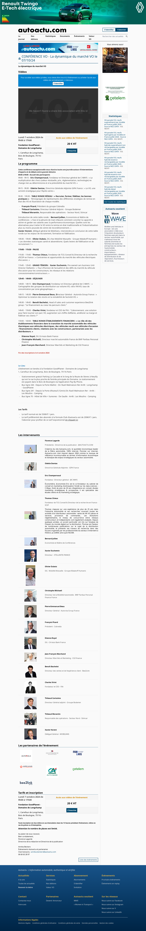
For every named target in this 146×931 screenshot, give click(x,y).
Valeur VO (91, 37)
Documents (65, 36)
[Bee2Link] (32, 783)
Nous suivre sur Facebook (112, 900)
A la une (21, 879)
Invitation (78, 887)
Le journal (21, 37)
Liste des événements (88, 860)
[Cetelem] (84, 769)
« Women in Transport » (83, 904)
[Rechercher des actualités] (127, 36)
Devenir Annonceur (54, 900)
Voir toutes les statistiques (115, 202)
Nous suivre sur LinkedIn (112, 912)
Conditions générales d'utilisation (44, 923)
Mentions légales (24, 923)
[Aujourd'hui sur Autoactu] (58, 30)
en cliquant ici (71, 420)
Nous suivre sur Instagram (112, 904)
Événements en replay (110, 883)
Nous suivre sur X (109, 908)
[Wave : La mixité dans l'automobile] (115, 219)
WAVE (76, 900)
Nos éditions (34, 37)
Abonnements (79, 879)
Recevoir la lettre (25, 887)
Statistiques (50, 36)
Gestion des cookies (107, 923)
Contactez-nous (24, 900)
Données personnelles (90, 923)
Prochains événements (111, 879)
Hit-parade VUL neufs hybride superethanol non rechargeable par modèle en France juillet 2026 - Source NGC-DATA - (114, 148)
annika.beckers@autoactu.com (43, 852)
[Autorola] (32, 756)
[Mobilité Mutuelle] (32, 767)
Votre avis (22, 904)
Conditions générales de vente (69, 923)
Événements (79, 36)
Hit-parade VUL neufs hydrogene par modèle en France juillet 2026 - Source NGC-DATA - (115, 135)
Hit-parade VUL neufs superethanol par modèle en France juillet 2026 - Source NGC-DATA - (114, 124)
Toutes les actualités (26, 883)
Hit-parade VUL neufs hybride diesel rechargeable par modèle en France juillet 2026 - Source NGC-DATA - (114, 192)
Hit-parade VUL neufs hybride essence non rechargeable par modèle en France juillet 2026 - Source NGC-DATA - (114, 177)
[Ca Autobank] (58, 772)
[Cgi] (58, 752)
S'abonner (121, 30)
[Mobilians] (84, 753)
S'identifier (109, 30)
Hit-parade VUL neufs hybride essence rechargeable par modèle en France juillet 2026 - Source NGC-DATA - (114, 163)
